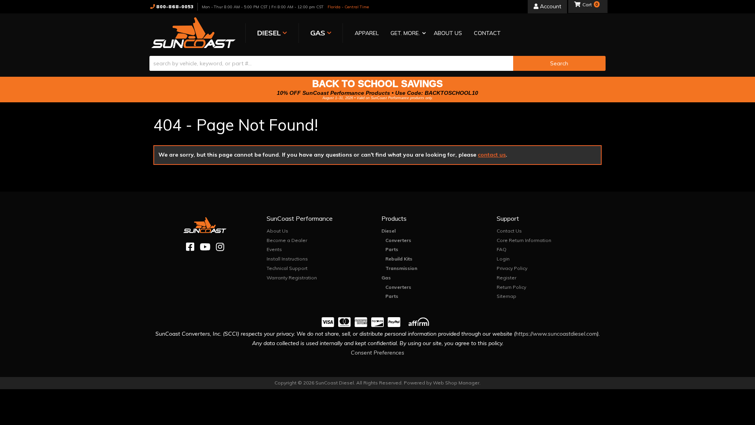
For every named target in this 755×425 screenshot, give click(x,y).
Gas (386, 278)
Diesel (388, 231)
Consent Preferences (377, 352)
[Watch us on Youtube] (205, 247)
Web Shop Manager (456, 383)
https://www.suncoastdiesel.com (556, 333)
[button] (406, 33)
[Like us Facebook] (190, 247)
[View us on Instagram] (220, 247)
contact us (492, 154)
